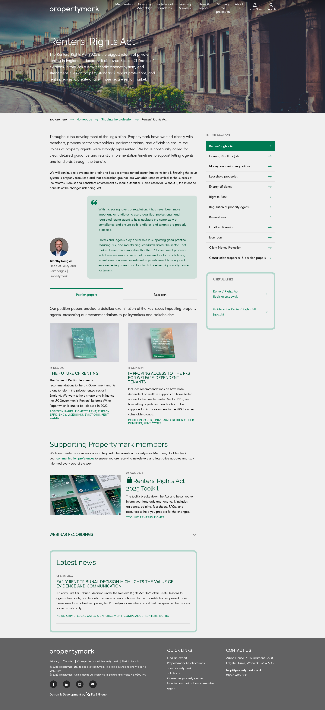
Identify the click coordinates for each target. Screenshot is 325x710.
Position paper (62, 411)
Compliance (133, 616)
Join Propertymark (179, 668)
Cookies (68, 661)
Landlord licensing (221, 227)
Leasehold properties (223, 176)
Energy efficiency (220, 186)
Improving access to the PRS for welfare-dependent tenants (159, 378)
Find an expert (177, 658)
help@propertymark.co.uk (244, 670)
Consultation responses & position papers (237, 258)
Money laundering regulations (229, 166)
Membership (124, 4)
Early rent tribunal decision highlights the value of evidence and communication (114, 584)
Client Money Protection (225, 247)
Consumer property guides (185, 678)
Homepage (84, 119)
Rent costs (152, 423)
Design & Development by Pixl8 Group (78, 694)
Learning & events (185, 6)
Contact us (238, 651)
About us (239, 6)
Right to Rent (217, 197)
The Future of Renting (74, 374)
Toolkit (132, 517)
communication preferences (75, 458)
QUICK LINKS (179, 651)
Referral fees (217, 217)
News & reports (203, 6)
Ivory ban (215, 237)
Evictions (92, 414)
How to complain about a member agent (191, 685)
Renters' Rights (152, 517)
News (60, 616)
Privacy (54, 661)
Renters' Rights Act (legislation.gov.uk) (225, 293)
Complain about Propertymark (97, 661)
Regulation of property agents (229, 207)
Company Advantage (144, 6)
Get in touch (130, 661)
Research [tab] (160, 294)
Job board (174, 673)
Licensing (75, 414)
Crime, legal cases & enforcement (94, 616)
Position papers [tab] (86, 294)
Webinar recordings (71, 535)
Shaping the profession (223, 8)
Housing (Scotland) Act (224, 156)
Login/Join (255, 9)
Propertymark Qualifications (186, 663)
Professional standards (165, 6)
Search (271, 9)
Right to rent (85, 411)
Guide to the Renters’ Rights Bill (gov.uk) (234, 311)
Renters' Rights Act (221, 146)
